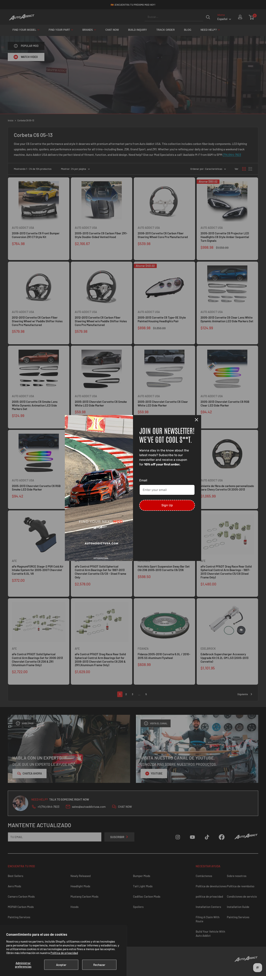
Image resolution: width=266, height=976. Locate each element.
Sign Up (167, 505)
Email (143, 480)
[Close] (196, 419)
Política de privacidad (64, 953)
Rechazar (99, 964)
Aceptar (61, 964)
